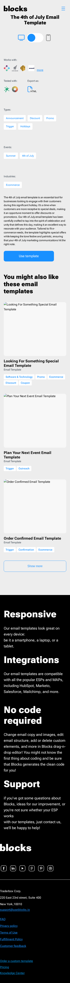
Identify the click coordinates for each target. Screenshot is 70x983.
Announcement (15, 118)
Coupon (25, 382)
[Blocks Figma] (31, 866)
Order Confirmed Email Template (32, 538)
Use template (29, 256)
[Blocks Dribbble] (50, 866)
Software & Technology (19, 376)
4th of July (28, 155)
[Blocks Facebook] (3, 866)
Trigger (10, 126)
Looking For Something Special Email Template (31, 363)
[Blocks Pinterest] (41, 866)
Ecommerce (13, 184)
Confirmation (26, 549)
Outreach (23, 468)
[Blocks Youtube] (22, 866)
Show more (35, 566)
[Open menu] (63, 9)
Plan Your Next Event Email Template (27, 454)
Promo (50, 118)
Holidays (25, 126)
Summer (11, 155)
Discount (35, 118)
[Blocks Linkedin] (13, 866)
